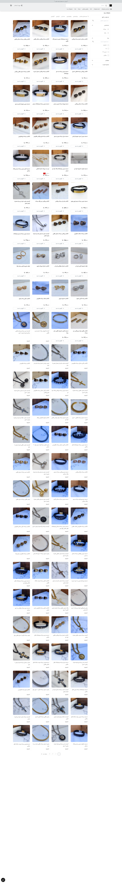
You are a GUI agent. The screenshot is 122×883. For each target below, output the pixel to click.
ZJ (106, 48)
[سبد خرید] (11, 5)
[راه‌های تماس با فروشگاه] (3, 880)
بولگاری (105, 55)
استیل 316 (104, 52)
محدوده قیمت (106, 65)
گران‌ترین (52, 16)
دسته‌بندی (106, 25)
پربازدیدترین (75, 16)
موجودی (107, 60)
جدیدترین (63, 16)
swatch (105, 45)
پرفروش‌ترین (69, 16)
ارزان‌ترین (58, 16)
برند (108, 38)
